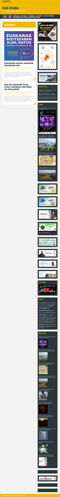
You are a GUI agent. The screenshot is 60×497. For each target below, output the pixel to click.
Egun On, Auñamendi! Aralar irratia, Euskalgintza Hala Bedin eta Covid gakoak (18, 87)
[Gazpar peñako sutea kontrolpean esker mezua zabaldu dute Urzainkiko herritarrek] (47, 144)
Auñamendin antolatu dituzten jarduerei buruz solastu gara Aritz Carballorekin (47, 90)
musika (54, 321)
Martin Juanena (10, 93)
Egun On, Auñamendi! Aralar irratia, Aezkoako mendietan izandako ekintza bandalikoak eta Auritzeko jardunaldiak (47, 98)
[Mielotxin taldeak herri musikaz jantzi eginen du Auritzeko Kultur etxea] (47, 122)
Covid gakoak (9, 92)
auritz (54, 302)
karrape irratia (52, 318)
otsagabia (54, 322)
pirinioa (41, 324)
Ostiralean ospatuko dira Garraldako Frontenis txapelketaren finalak (46, 403)
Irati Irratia (10, 7)
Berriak (10, 16)
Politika (28, 67)
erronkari (48, 312)
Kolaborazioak (24, 16)
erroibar (44, 312)
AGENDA (9, 17)
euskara (10, 68)
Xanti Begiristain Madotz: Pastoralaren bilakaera (46, 442)
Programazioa (32, 16)
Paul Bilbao (25, 68)
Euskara (25, 67)
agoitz (44, 303)
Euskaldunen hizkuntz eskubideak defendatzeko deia (18, 64)
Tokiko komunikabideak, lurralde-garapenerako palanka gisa (26, 17)
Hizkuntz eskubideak (15, 68)
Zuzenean (5, 17)
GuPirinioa (48, 314)
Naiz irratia (41, 322)
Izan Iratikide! (39, 16)
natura (44, 322)
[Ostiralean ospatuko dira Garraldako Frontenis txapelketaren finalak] (43, 409)
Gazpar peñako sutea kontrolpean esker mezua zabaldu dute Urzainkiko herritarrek (47, 136)
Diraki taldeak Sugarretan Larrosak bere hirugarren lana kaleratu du (46, 390)
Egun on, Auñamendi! (21, 91)
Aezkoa (40, 302)
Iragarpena (44, 317)
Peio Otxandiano (16, 93)
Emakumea (40, 312)
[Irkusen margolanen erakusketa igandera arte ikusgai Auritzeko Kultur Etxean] (43, 435)
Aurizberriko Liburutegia (46, 304)
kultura (42, 319)
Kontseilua (20, 68)
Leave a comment (24, 93)
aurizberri (40, 304)
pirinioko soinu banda (49, 324)
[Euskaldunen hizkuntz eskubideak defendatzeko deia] (19, 45)
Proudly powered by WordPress (8, 495)
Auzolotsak (53, 304)
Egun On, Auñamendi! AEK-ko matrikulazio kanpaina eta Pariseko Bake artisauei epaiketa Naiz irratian (47, 94)
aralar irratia (49, 302)
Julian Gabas (46, 318)
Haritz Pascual (45, 315)
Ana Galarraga (29, 91)
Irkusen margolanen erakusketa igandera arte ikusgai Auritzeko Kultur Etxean (47, 429)
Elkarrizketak (16, 16)
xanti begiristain (47, 326)
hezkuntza (49, 315)
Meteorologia (50, 321)
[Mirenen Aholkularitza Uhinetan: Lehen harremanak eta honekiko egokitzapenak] (43, 461)
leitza (45, 319)
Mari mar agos (50, 319)
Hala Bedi (27, 92)
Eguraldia (51, 310)
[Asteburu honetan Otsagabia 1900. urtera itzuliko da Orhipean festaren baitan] (47, 160)
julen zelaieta (41, 318)
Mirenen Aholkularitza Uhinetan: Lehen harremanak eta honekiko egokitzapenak (46, 455)
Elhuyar (19, 92)
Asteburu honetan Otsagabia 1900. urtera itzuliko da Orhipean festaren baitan (47, 153)
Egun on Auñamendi (14, 92)
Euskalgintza (6, 68)
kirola (40, 319)
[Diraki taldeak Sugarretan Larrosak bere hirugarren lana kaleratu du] (43, 396)
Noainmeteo (49, 322)
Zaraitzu (43, 327)
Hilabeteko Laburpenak (49, 16)
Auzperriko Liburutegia (43, 306)
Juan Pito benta (53, 317)
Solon (19, 495)
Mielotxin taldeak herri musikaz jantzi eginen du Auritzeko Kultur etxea (47, 108)
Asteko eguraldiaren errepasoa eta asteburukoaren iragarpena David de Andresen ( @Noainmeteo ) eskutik (46, 416)
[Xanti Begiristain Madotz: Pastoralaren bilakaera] (43, 448)
